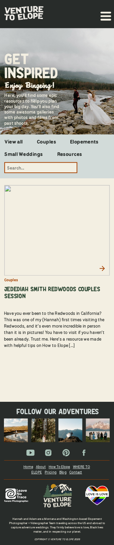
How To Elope (59, 466)
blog (62, 472)
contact (75, 472)
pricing (51, 472)
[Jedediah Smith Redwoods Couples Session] (57, 230)
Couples (11, 280)
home (28, 466)
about (41, 466)
